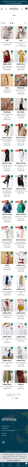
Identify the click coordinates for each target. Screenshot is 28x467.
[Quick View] (12, 30)
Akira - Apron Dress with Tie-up (21, 363)
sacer (7, 88)
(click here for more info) (17, 3)
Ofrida (7, 265)
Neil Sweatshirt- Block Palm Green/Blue (7, 243)
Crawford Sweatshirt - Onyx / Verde (7, 141)
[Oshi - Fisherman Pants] (7, 376)
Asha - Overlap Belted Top (7, 363)
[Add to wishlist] (12, 28)
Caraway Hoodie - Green (21, 216)
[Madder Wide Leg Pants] (21, 329)
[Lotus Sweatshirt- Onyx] (21, 181)
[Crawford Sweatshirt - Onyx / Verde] (7, 130)
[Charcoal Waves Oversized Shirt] (21, 104)
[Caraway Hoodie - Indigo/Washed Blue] (7, 206)
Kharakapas (21, 88)
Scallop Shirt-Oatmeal (7, 42)
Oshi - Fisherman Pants (7, 386)
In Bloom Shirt (7, 267)
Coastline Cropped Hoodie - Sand (21, 141)
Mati (7, 40)
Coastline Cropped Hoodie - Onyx (7, 166)
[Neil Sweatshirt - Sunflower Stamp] (7, 181)
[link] (10, 464)
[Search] (6, 9)
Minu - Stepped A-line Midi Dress (21, 316)
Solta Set (21, 386)
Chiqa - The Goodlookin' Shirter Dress (7, 292)
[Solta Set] (21, 376)
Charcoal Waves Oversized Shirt (21, 115)
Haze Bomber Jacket (21, 90)
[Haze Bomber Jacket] (21, 80)
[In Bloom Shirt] (7, 257)
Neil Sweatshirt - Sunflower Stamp (7, 192)
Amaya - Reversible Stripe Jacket (21, 67)
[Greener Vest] (7, 80)
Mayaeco (21, 384)
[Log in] (22, 9)
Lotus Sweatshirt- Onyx (21, 191)
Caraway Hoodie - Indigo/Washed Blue (7, 217)
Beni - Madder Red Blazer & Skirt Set (7, 67)
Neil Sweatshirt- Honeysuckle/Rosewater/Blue (21, 243)
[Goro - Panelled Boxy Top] (7, 329)
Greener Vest (7, 90)
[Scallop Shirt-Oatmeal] (7, 32)
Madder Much (7, 64)
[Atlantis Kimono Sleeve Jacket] (7, 104)
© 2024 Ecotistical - (9, 451)
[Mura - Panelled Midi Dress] (21, 281)
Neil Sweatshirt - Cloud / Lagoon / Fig (21, 166)
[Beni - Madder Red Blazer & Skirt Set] (7, 56)
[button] (11, 23)
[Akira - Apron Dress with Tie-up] (21, 353)
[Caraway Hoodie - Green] (21, 206)
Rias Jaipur (20, 112)
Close (26, 2)
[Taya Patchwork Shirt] (7, 305)
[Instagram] (3, 442)
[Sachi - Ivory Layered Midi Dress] (21, 257)
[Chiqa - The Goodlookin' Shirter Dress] (7, 281)
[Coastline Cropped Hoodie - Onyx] (7, 155)
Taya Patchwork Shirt (7, 315)
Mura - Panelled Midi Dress (21, 292)
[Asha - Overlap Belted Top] (7, 353)
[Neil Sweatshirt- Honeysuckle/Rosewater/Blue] (21, 232)
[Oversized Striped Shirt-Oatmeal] (21, 32)
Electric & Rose (7, 138)
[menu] (2, 9)
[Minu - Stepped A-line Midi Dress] (21, 305)
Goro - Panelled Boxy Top (7, 340)
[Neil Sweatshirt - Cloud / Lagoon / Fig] (21, 155)
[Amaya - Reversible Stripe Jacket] (21, 56)
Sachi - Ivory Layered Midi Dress (20, 268)
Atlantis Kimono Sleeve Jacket (7, 115)
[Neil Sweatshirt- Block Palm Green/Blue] (7, 232)
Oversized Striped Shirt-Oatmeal (21, 43)
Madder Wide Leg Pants (21, 339)
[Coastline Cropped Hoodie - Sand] (21, 130)
